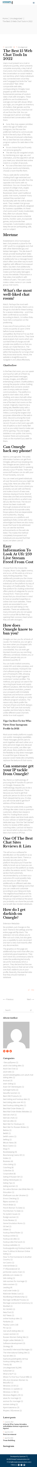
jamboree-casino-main (12, 1272)
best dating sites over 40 (13, 1102)
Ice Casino (7, 1262)
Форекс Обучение (11, 1410)
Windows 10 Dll (9, 1385)
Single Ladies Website (12, 1340)
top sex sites (8, 1355)
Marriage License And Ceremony (16, 1303)
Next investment (9, 1434)
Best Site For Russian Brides (14, 1127)
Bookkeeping (8, 1152)
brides (5, 1158)
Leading (6, 1287)
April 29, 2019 (9, 1432)
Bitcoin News (8, 1142)
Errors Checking (9, 1198)
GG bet (6, 1226)
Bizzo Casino (8, 1145)
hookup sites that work (12, 1242)
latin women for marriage (13, 1281)
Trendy (6, 1364)
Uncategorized (16, 18)
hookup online (9, 1235)
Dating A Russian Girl (11, 1176)
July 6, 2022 (8, 47)
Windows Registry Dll (11, 1395)
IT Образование (10, 1268)
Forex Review (8, 1220)
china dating (8, 1164)
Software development (13, 1343)
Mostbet (6, 1306)
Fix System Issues (10, 1214)
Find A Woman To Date (12, 1207)
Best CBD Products (11, 1096)
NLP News (7, 1315)
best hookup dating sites (13, 1105)
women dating (9, 1404)
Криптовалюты (10, 1407)
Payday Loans (9, 1324)
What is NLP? (8, 1373)
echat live (22, 507)
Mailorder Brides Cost (12, 1293)
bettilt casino (8, 1136)
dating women (9, 1186)
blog (5, 1148)
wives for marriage (10, 1398)
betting (6, 1139)
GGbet (5, 1229)
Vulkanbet (7, 1370)
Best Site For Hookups (12, 1124)
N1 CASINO (7, 1309)
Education (7, 1192)
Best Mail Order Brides (12, 1108)
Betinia (6, 1130)
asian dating (8, 1083)
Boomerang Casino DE (12, 1155)
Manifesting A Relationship (14, 1296)
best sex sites (8, 1121)
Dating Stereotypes (11, 1179)
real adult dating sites (12, 1331)
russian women (9, 1334)
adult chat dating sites (12, 1065)
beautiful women (10, 1093)
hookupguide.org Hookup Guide (16, 1248)
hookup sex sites (10, 1238)
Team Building (9, 1440)
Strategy (6, 1346)
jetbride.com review (11, 1275)
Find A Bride (8, 1204)
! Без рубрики (9, 1062)
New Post (7, 1312)
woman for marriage (11, 1401)
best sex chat (8, 1114)
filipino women (9, 1201)
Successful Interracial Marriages (16, 1349)
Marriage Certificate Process (14, 1299)
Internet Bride (9, 1265)
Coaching (7, 1167)
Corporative (8, 1173)
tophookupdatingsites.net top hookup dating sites (15, 1360)
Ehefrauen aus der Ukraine (14, 1195)
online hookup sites (11, 1318)
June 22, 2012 (9, 1422)
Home (5, 18)
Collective (7, 1170)
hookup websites (10, 1245)
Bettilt (5, 1133)
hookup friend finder (11, 1232)
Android (6, 1080)
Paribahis (7, 1321)
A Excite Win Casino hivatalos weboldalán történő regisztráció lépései (15, 1426)
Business (6, 1161)
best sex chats (9, 1117)
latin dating (7, 1278)
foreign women (9, 1217)
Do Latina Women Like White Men (17, 1189)
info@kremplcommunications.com (19, 1462)
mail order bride (10, 1290)
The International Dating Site (15, 1352)
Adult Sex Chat (9, 1068)
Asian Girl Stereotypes (12, 1086)
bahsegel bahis (9, 1089)
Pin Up (6, 1327)
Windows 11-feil (9, 1392)
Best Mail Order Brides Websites (16, 1111)
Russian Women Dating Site (14, 1337)
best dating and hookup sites (15, 1099)
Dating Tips (7, 1183)
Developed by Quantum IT (18, 1456)
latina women (9, 1284)
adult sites (7, 1071)
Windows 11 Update (11, 1388)
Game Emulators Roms (13, 1223)
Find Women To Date (12, 1211)
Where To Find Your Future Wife (16, 1377)
